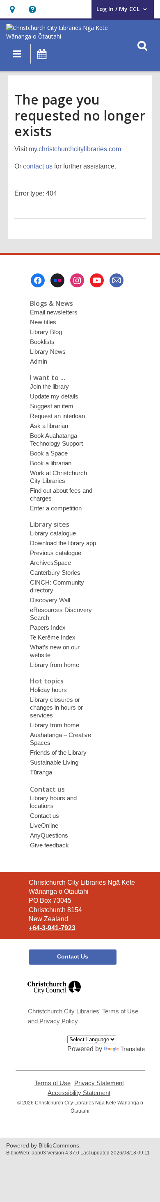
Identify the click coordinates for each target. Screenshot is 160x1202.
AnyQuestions (49, 835)
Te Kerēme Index (52, 637)
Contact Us (72, 956)
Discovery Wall (50, 599)
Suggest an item (51, 406)
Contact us (44, 815)
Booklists (42, 341)
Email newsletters (54, 312)
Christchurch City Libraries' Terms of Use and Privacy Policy (83, 1016)
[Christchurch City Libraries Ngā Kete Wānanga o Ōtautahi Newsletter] (116, 280)
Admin (38, 361)
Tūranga (41, 772)
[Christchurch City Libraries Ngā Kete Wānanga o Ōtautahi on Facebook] (38, 280)
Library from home (54, 664)
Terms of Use (52, 1083)
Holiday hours (48, 689)
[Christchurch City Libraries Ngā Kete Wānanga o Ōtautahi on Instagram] (77, 280)
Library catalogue (53, 533)
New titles (43, 322)
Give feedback (49, 845)
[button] (12, 9)
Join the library (49, 386)
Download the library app (63, 543)
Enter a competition (56, 508)
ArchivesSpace (50, 562)
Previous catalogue (55, 552)
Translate (132, 1048)
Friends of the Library (58, 752)
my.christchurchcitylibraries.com (75, 149)
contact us (38, 166)
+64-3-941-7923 (52, 927)
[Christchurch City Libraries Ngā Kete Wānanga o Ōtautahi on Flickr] (57, 280)
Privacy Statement (99, 1083)
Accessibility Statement (79, 1093)
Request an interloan (57, 415)
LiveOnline (44, 825)
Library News (48, 351)
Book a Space (49, 453)
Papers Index (48, 627)
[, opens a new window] (54, 997)
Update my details (54, 396)
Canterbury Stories (55, 572)
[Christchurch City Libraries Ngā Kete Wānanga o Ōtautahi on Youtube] (97, 280)
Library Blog (46, 331)
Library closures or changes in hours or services (56, 707)
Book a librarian (50, 463)
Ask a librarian (49, 425)
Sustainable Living (54, 762)
